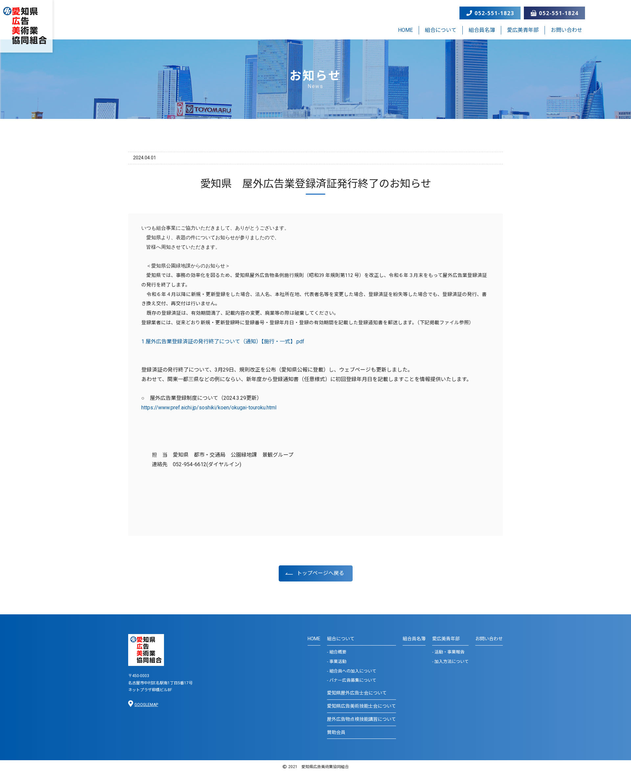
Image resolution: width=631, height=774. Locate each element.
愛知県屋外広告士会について (357, 692)
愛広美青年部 (523, 30)
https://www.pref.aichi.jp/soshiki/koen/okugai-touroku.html (208, 407)
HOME (405, 30)
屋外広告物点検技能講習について (361, 719)
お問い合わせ (566, 30)
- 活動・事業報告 (448, 651)
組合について (440, 30)
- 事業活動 (336, 661)
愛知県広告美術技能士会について (361, 706)
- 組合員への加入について (351, 671)
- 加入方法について (450, 661)
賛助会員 (336, 732)
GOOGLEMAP (146, 704)
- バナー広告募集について (351, 680)
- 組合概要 (336, 651)
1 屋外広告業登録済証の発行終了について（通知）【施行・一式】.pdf (222, 341)
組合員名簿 (482, 30)
